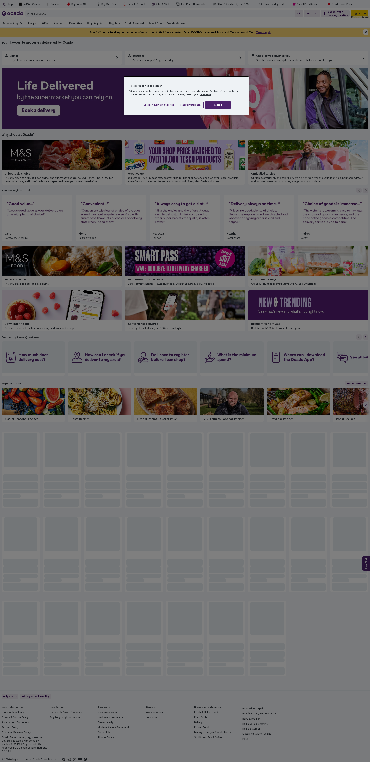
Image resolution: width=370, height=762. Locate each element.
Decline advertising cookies (159, 104)
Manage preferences (191, 104)
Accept (218, 104)
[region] (186, 96)
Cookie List (205, 94)
